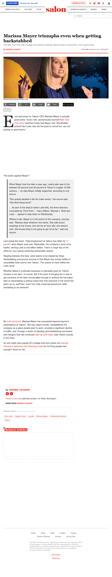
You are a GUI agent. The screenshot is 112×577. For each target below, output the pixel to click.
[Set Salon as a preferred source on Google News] (68, 104)
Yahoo (7, 420)
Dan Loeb (8, 416)
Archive (58, 537)
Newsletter (78, 3)
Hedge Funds (20, 416)
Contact (62, 533)
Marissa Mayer (42, 416)
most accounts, (14, 322)
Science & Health (78, 9)
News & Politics (12, 9)
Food (39, 9)
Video (104, 9)
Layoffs (31, 416)
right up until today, (44, 335)
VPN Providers (56, 554)
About (43, 533)
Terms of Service (43, 537)
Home (33, 533)
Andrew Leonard (13, 49)
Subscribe (12, 3)
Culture (28, 9)
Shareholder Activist (58, 416)
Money (94, 9)
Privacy (73, 533)
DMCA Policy (56, 558)
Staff (52, 533)
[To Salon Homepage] (56, 9)
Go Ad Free (70, 537)
